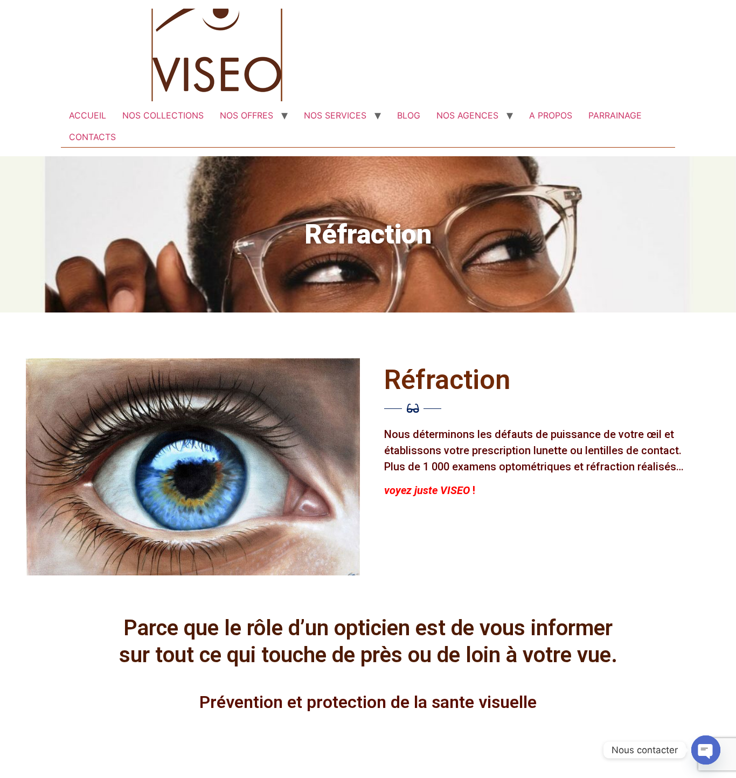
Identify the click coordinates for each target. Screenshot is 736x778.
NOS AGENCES (467, 115)
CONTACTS (92, 136)
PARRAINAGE (615, 115)
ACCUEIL (87, 115)
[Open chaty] (705, 750)
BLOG (408, 115)
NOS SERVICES (335, 115)
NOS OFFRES (246, 115)
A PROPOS (550, 115)
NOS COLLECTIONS (163, 115)
